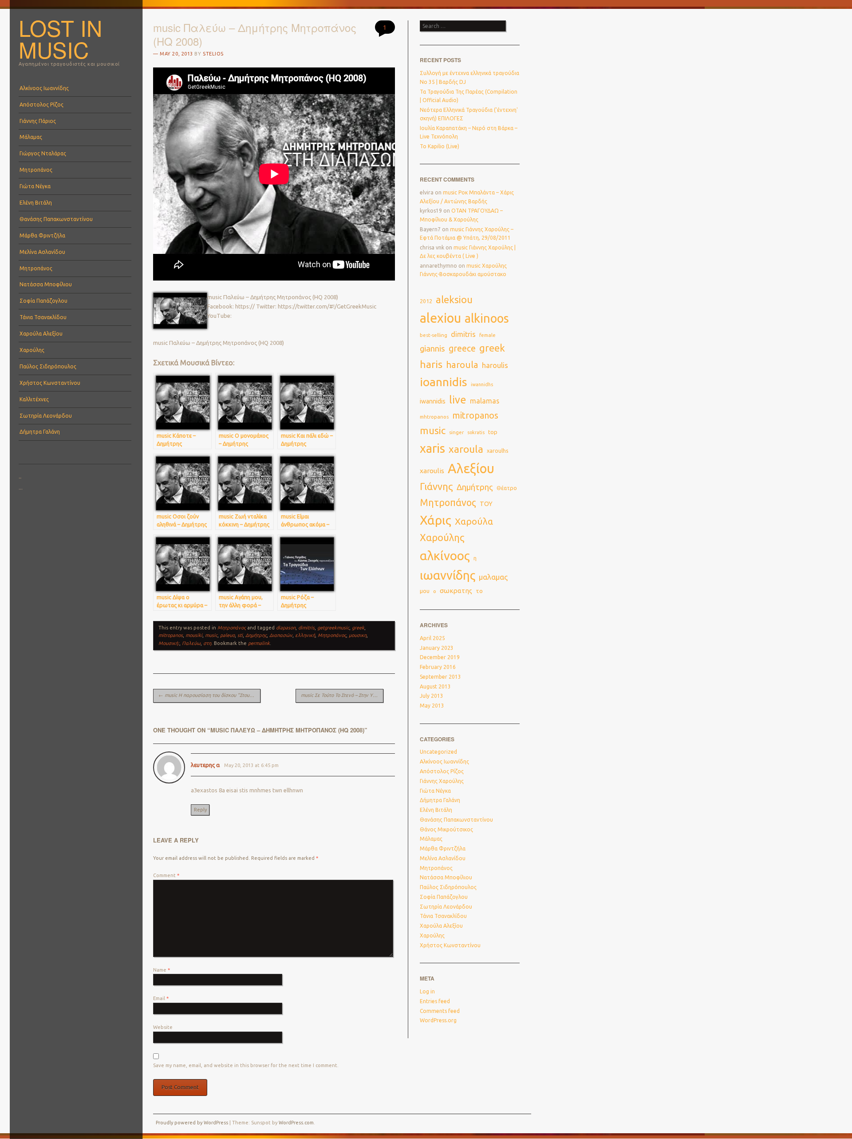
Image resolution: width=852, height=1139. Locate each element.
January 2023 (437, 648)
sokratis (476, 432)
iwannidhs (482, 384)
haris (431, 364)
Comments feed (440, 1011)
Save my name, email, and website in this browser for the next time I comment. (246, 1065)
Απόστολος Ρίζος (41, 104)
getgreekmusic (333, 627)
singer (456, 432)
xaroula (466, 449)
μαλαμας (493, 577)
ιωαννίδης (447, 575)
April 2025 (432, 638)
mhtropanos (434, 416)
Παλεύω (191, 643)
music (211, 635)
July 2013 (431, 696)
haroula (462, 365)
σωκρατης (456, 590)
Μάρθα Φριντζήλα (42, 235)
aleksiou (454, 299)
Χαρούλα (474, 521)
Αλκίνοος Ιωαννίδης (44, 88)
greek (358, 627)
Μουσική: (168, 643)
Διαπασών (280, 635)
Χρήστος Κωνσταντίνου (50, 383)
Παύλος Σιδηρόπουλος (48, 366)
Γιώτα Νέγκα (35, 186)
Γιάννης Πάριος (38, 121)
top (492, 432)
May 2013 (432, 705)
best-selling (433, 335)
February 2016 (438, 667)
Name (161, 970)
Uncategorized (438, 752)
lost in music (60, 38)
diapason (286, 627)
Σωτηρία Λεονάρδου (46, 416)
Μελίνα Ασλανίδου (42, 252)
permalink (259, 643)
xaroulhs (498, 450)
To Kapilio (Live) (439, 146)
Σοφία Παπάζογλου (43, 301)
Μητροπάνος (36, 170)
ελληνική (305, 635)
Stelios (213, 53)
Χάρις (435, 520)
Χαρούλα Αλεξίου (41, 333)
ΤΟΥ (486, 503)
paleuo (227, 635)
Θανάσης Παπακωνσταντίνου (56, 219)
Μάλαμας (31, 137)
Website (163, 1027)
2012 (426, 301)
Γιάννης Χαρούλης (442, 781)
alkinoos (487, 318)
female (487, 335)
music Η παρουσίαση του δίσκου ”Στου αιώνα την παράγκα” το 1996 (209, 695)
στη (207, 643)
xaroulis (432, 471)
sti (240, 635)
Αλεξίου (471, 468)
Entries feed (435, 1001)
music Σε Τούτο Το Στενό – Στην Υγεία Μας (342, 695)
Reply (200, 809)
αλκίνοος (445, 555)
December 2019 (440, 657)
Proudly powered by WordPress (192, 1122)
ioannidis (443, 381)
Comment (166, 875)
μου (425, 591)
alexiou (440, 318)
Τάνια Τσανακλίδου (43, 317)
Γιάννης (436, 486)
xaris (432, 448)
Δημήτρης (256, 635)
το (479, 590)
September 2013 (440, 677)
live (457, 399)
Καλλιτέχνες (34, 399)
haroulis (495, 365)
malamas (484, 401)
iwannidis (433, 401)
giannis (432, 348)
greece (462, 348)
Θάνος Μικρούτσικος (446, 829)
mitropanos (170, 635)
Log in (427, 991)
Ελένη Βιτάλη (36, 203)
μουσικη (358, 635)
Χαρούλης (32, 350)
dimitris (306, 627)
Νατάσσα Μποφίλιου (46, 284)
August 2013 (435, 686)
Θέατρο (507, 488)
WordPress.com (296, 1122)
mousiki (193, 635)
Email (161, 998)
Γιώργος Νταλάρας (43, 153)
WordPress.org (438, 1020)
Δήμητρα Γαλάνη (40, 432)
